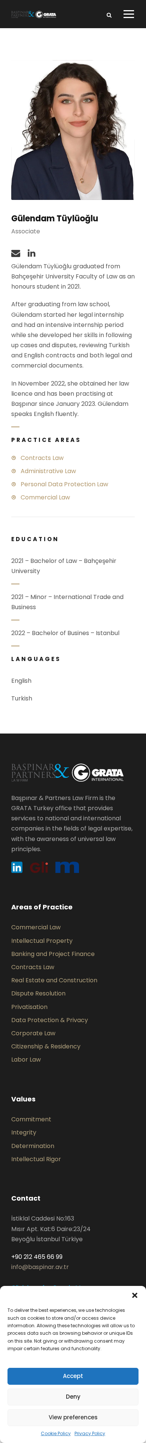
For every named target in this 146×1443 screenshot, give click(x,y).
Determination (32, 1146)
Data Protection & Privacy (49, 1020)
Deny (73, 1397)
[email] (15, 253)
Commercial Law (36, 927)
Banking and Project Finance (53, 954)
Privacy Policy (89, 1433)
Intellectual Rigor (36, 1159)
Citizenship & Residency (45, 1046)
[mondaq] (67, 867)
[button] (135, 1295)
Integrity (23, 1132)
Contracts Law (32, 967)
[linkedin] (32, 253)
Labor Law (26, 1059)
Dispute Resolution (38, 993)
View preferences (73, 1417)
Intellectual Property (42, 940)
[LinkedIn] (16, 867)
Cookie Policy (56, 1433)
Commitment (31, 1119)
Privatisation (29, 1007)
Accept (73, 1376)
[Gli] (39, 867)
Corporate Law (33, 1033)
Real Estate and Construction (54, 980)
